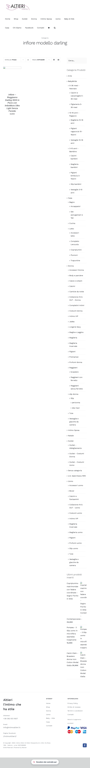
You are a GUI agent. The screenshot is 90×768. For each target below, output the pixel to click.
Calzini (72, 286)
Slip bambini (76, 184)
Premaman (74, 357)
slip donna (73, 394)
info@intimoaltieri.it (11, 727)
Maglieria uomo (76, 532)
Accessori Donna (76, 270)
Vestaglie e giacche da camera (73, 422)
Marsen (24, 747)
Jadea (71, 322)
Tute (71, 413)
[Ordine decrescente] (28, 60)
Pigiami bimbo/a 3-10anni (75, 176)
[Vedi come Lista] (58, 60)
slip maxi (76, 408)
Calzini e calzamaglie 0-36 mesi (77, 96)
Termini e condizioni (75, 711)
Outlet (71, 441)
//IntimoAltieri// (9, 736)
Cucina (72, 223)
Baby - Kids (50, 718)
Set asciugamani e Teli (77, 215)
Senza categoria (75, 470)
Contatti (49, 726)
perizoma (76, 403)
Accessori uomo (76, 485)
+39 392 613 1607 (10, 719)
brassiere (74, 372)
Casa (70, 198)
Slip (72, 398)
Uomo (70, 481)
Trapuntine (75, 260)
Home (48, 703)
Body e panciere (76, 275)
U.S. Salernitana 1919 (77, 476)
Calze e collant (75, 281)
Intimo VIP (73, 316)
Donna (71, 266)
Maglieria (73, 338)
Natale (71, 436)
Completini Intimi (76, 305)
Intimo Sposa (73, 430)
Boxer (71, 491)
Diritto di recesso (74, 707)
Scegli (10, 78)
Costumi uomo (75, 513)
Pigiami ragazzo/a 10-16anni (76, 131)
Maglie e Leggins (76, 332)
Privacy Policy (73, 703)
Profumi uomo (75, 543)
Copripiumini (76, 250)
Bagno (72, 202)
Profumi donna (75, 362)
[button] (55, 27)
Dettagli (12, 80)
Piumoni (74, 255)
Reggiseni (73, 368)
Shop (48, 707)
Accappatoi (75, 206)
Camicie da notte (76, 292)
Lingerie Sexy (75, 327)
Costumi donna (75, 311)
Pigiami (72, 352)
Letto (71, 229)
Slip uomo (73, 548)
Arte (70, 76)
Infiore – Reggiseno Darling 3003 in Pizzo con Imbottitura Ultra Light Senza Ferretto (12, 102)
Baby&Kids (72, 81)
